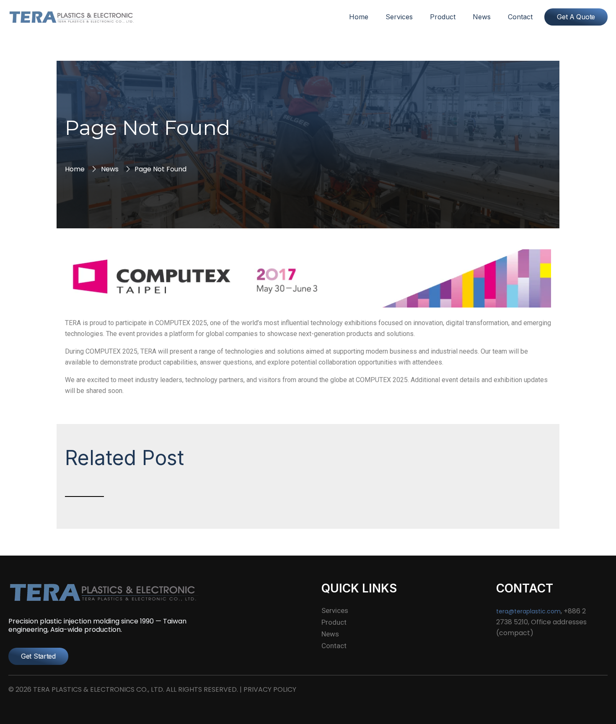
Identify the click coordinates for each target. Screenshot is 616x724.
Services (399, 17)
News (482, 17)
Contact (520, 17)
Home (358, 17)
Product (443, 17)
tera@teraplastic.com (528, 611)
